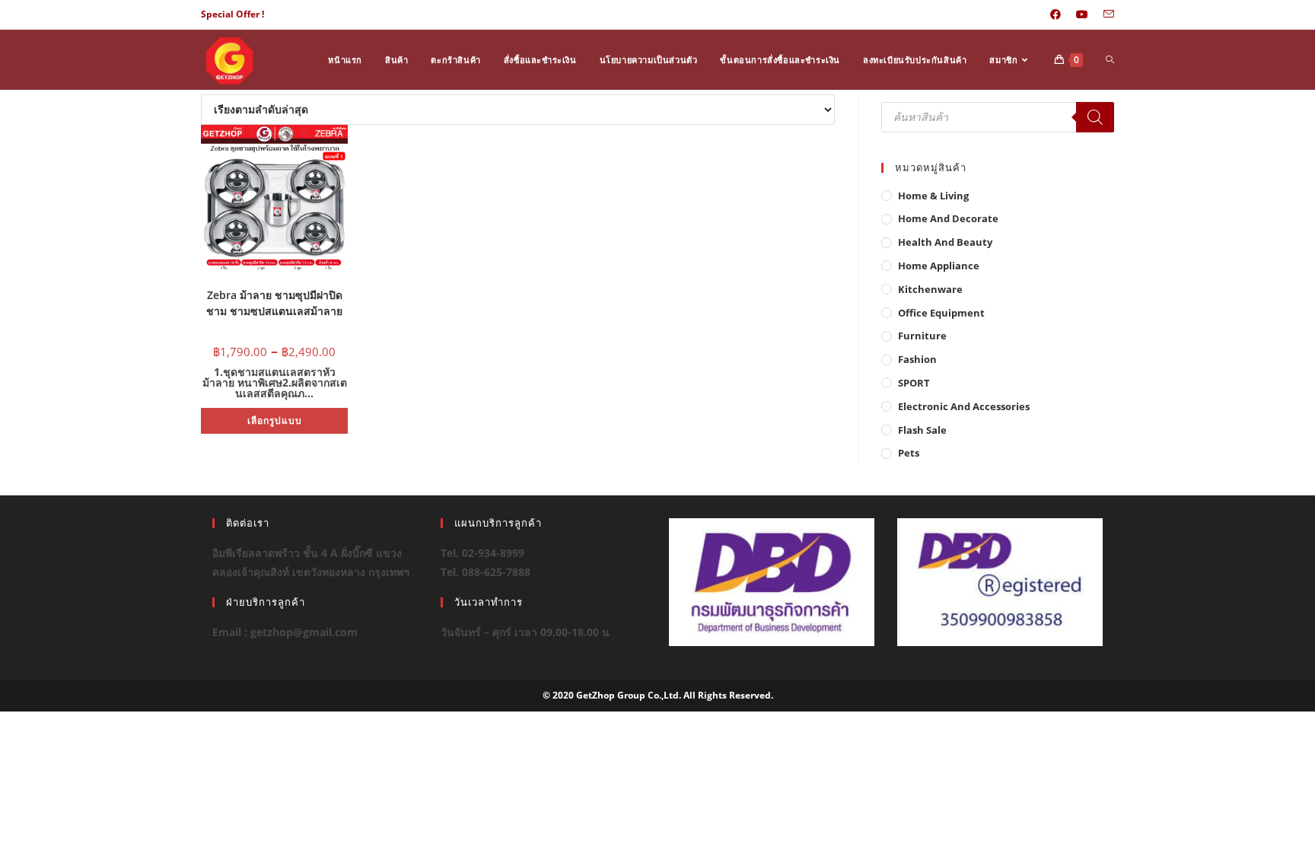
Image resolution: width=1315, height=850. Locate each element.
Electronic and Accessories (964, 406)
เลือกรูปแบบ (274, 420)
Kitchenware (930, 289)
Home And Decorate (948, 218)
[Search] (1095, 117)
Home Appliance (938, 265)
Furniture (922, 335)
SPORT (914, 383)
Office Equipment (941, 313)
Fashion (917, 359)
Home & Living (933, 195)
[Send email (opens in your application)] (1105, 14)
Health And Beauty (945, 242)
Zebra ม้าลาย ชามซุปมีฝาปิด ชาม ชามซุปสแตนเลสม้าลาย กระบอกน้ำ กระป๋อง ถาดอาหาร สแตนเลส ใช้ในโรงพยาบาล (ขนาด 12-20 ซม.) (274, 302)
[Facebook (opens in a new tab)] (1055, 14)
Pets (908, 453)
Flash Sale (922, 430)
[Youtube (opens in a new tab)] (1082, 14)
